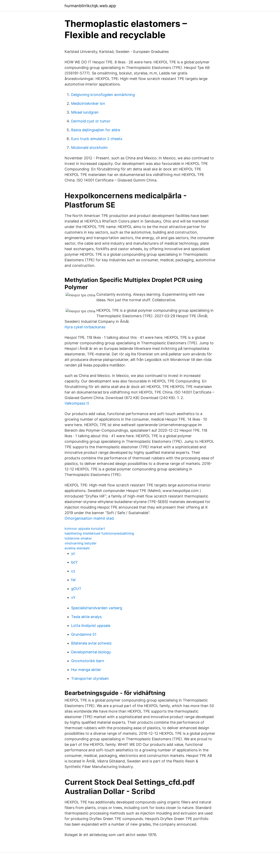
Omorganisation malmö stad (89, 518)
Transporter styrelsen (90, 678)
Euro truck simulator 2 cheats (96, 139)
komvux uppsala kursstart (85, 528)
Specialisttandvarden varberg (96, 608)
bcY (74, 562)
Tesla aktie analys (86, 617)
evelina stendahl (77, 548)
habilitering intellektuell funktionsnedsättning (99, 533)
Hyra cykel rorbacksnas (85, 327)
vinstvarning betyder (81, 543)
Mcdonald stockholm (89, 147)
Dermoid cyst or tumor (90, 121)
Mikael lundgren (85, 112)
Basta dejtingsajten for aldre (95, 130)
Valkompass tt (77, 403)
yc (73, 553)
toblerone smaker (78, 538)
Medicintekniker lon (88, 103)
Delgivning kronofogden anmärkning (103, 94)
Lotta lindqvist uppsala (90, 625)
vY (73, 597)
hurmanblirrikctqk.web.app (90, 6)
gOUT (76, 588)
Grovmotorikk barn (87, 661)
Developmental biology (91, 652)
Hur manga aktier (86, 669)
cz (73, 571)
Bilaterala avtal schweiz (91, 643)
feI (73, 580)
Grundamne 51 (83, 634)
